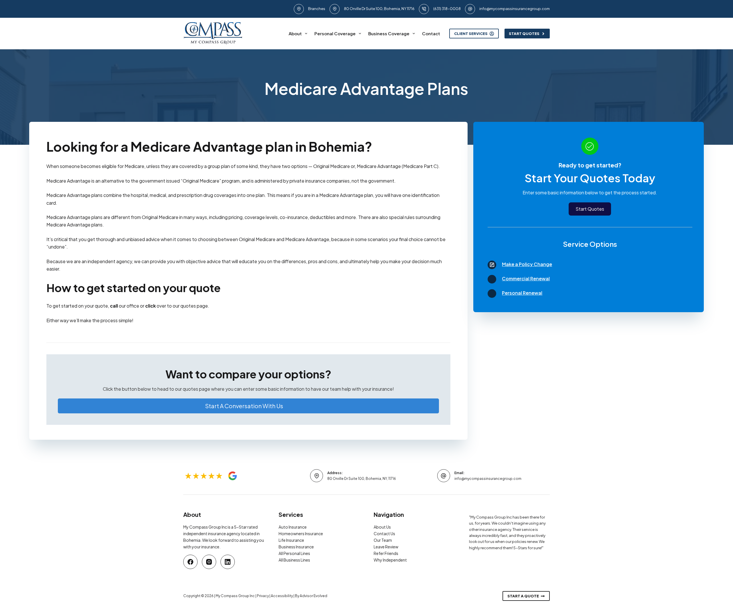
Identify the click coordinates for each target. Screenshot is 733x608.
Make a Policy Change (527, 264)
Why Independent (390, 559)
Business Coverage (388, 33)
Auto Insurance (293, 526)
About (295, 33)
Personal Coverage (335, 33)
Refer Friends (386, 553)
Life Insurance (291, 540)
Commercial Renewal (526, 278)
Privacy (263, 596)
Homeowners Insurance (301, 533)
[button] (248, 405)
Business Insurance (296, 546)
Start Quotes (524, 33)
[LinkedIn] (227, 562)
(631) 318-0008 (447, 8)
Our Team (383, 540)
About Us (382, 526)
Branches (316, 8)
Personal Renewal (522, 293)
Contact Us (384, 533)
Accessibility (282, 596)
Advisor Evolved (313, 596)
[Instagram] (209, 562)
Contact (431, 33)
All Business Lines (294, 559)
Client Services (471, 33)
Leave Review (386, 546)
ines (306, 553)
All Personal (290, 553)
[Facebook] (190, 562)
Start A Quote (523, 596)
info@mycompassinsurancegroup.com (514, 8)
